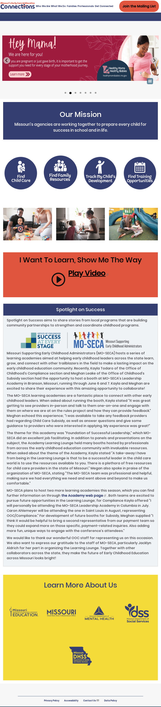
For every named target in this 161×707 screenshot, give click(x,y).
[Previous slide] (6, 60)
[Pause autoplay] (150, 81)
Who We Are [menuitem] (43, 6)
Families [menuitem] (72, 6)
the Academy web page (82, 495)
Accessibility (71, 700)
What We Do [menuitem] (58, 6)
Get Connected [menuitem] (104, 6)
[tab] (65, 93)
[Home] (17, 8)
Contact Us (89, 700)
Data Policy (110, 700)
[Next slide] (154, 60)
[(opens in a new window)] (21, 173)
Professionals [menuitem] (86, 6)
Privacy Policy (51, 700)
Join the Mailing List (139, 6)
